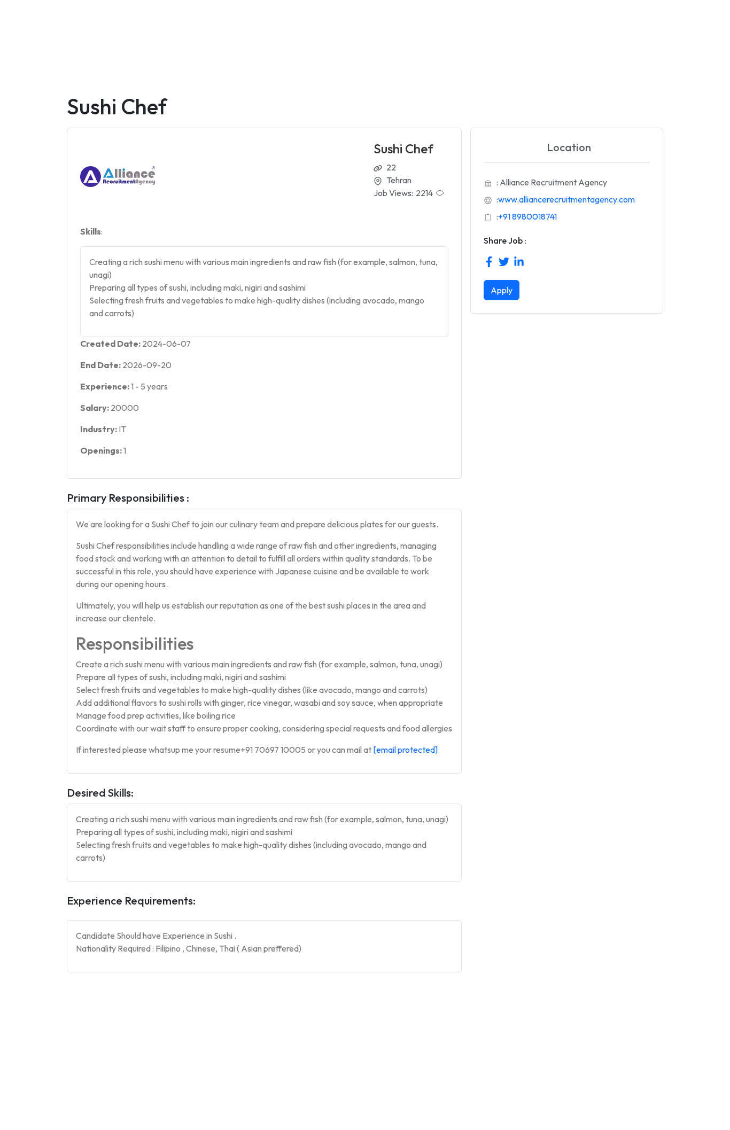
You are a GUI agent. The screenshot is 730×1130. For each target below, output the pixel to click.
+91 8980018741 (527, 216)
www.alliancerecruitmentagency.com (566, 199)
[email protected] (405, 749)
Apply (501, 290)
